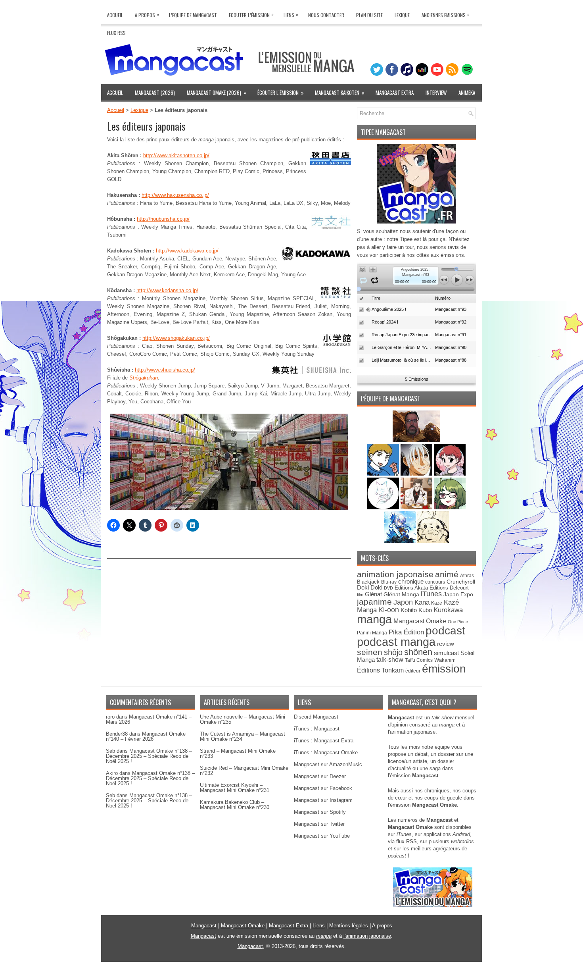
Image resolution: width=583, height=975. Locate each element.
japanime (374, 601)
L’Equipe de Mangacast (193, 15)
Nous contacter (326, 15)
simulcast (446, 652)
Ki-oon (388, 610)
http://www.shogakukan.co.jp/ (176, 338)
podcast (445, 630)
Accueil (115, 15)
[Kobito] (416, 440)
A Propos (147, 14)
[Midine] (450, 474)
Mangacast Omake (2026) (216, 92)
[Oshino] (417, 508)
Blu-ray (389, 582)
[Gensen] (433, 541)
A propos (382, 926)
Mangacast (204, 926)
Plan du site (369, 15)
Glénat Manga (401, 594)
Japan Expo (458, 594)
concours (435, 581)
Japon (403, 602)
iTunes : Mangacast (316, 729)
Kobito (409, 610)
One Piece (458, 621)
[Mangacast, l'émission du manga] (432, 905)
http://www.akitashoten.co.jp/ (176, 155)
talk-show (389, 659)
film (360, 594)
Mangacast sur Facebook (323, 788)
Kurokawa (448, 610)
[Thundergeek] (384, 474)
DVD (388, 588)
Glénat (373, 594)
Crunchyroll (461, 581)
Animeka (466, 92)
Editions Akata (411, 588)
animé (446, 574)
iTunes (431, 594)
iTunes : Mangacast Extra (323, 741)
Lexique (402, 15)
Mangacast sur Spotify (320, 812)
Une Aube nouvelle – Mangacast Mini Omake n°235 (242, 719)
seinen (369, 652)
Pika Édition (406, 632)
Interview (436, 92)
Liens (291, 14)
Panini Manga (372, 632)
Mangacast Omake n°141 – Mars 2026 (149, 719)
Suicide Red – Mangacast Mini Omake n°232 (244, 770)
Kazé (436, 603)
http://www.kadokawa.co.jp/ (187, 251)
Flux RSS (116, 32)
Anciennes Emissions (446, 14)
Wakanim (445, 660)
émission (444, 668)
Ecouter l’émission (251, 14)
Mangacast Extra (395, 92)
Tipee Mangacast (383, 132)
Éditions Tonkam (380, 670)
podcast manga (396, 642)
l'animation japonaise (367, 936)
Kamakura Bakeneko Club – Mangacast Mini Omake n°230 (234, 804)
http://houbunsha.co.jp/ (163, 219)
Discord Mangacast (316, 717)
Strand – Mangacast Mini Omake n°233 (238, 753)
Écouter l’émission (280, 92)
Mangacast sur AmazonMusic (328, 764)
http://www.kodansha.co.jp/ (167, 290)
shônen (418, 652)
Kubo (425, 610)
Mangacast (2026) (155, 92)
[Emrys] (384, 508)
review (445, 644)
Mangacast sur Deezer (320, 776)
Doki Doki (369, 587)
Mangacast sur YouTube (322, 836)
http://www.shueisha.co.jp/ (165, 370)
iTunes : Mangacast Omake (326, 752)
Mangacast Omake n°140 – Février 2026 (146, 736)
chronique (411, 581)
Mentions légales (348, 926)
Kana (422, 602)
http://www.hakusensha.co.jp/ (175, 195)
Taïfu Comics (419, 660)
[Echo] (400, 541)
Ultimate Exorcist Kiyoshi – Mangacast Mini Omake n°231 (234, 787)
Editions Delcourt (449, 588)
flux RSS (406, 841)
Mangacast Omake (419, 621)
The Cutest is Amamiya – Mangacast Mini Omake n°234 (242, 736)
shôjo (393, 652)
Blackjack (368, 582)
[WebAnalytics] (291, 972)
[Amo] (450, 508)
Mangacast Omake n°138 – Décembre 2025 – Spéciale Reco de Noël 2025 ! (149, 756)
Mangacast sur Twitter (319, 824)
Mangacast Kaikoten (339, 92)
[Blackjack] (417, 474)
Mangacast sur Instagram (323, 800)
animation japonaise (395, 574)
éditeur (412, 670)
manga (374, 619)
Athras (467, 575)
